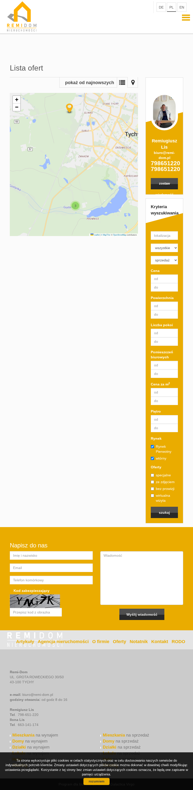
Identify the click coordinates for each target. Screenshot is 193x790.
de (161, 7)
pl (171, 7)
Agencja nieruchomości (63, 641)
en (181, 7)
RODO (178, 641)
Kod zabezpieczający (32, 591)
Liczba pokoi (162, 325)
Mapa (132, 82)
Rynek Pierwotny (163, 449)
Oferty (156, 467)
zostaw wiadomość (164, 185)
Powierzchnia (162, 298)
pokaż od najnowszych (89, 82)
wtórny (161, 458)
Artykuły (25, 641)
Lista (122, 82)
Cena (155, 271)
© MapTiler (106, 234)
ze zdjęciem (165, 482)
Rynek (156, 438)
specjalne (163, 475)
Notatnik (139, 641)
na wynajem (35, 735)
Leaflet (96, 234)
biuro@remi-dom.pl (164, 155)
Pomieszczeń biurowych (162, 354)
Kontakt (159, 641)
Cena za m (160, 384)
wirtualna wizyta (163, 497)
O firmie (100, 641)
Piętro (156, 411)
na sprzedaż (126, 735)
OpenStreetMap (119, 234)
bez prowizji (165, 489)
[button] (75, 206)
